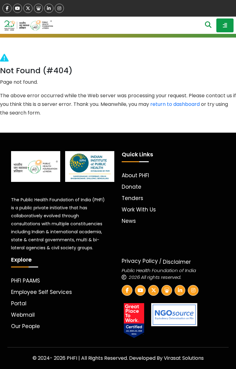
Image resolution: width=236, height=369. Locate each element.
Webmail (23, 315)
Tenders (132, 198)
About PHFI (135, 175)
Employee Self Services (41, 292)
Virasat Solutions (184, 358)
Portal (18, 303)
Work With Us (139, 209)
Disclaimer (177, 262)
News (129, 221)
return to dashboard (175, 104)
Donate (131, 187)
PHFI (72, 358)
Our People (25, 326)
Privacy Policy (140, 261)
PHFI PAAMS (25, 280)
